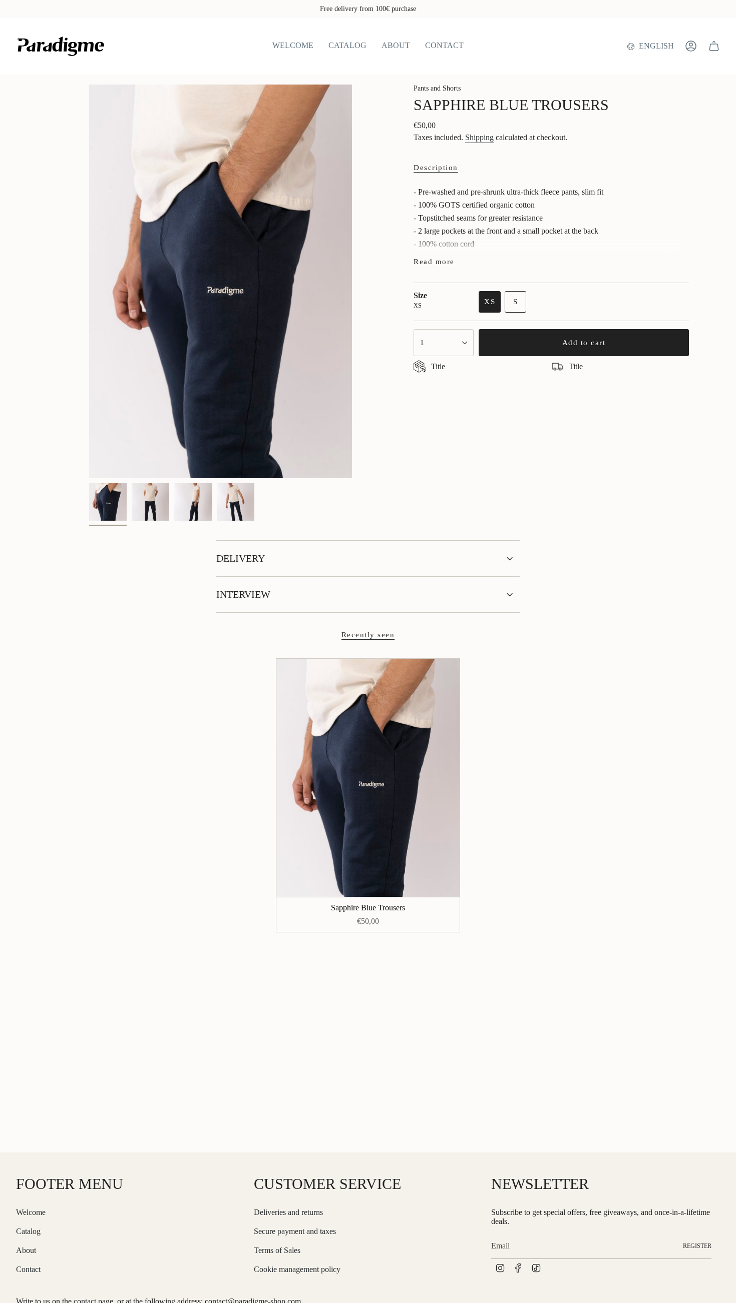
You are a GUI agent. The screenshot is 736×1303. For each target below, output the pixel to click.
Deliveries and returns (288, 1212)
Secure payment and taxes (295, 1231)
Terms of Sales (277, 1250)
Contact (28, 1269)
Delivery (240, 558)
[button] (347, 46)
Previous (89, 282)
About (26, 1250)
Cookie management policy (297, 1269)
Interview (243, 594)
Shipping (479, 137)
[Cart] (713, 46)
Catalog (28, 1231)
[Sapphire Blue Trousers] (368, 778)
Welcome (31, 1212)
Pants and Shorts (437, 88)
